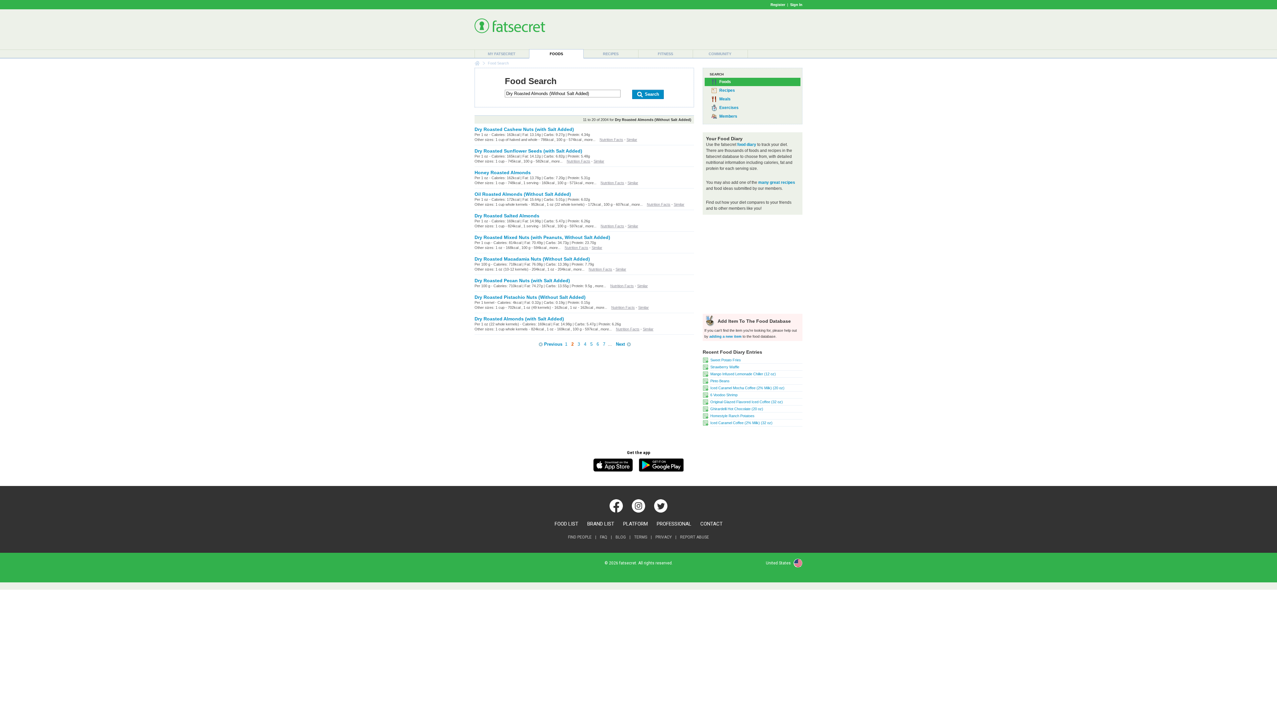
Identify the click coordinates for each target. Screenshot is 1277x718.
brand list (600, 524)
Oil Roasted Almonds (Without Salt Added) (523, 194)
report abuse (694, 537)
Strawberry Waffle (724, 367)
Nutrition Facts (611, 140)
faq (603, 537)
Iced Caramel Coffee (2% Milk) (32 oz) (741, 423)
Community (720, 54)
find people (580, 537)
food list (566, 524)
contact (711, 524)
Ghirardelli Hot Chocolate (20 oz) (736, 409)
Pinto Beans (720, 381)
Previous (553, 344)
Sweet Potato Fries (725, 360)
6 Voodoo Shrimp (724, 395)
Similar (632, 140)
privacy (663, 537)
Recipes (611, 54)
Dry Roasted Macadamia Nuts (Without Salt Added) (532, 259)
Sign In (796, 5)
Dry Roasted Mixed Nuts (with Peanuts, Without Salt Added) (542, 237)
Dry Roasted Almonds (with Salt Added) (519, 318)
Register (778, 5)
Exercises (729, 107)
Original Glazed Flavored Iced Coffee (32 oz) (746, 402)
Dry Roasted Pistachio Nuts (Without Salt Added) (530, 297)
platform (635, 524)
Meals (725, 99)
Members (728, 116)
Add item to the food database (753, 321)
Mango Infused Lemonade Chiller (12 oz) (743, 374)
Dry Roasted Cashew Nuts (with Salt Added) (524, 129)
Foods (556, 54)
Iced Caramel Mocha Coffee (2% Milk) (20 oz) (747, 388)
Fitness (665, 54)
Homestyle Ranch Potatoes (732, 416)
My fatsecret (501, 54)
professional (674, 524)
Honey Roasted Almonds (503, 172)
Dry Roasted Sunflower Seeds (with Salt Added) (528, 151)
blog (621, 537)
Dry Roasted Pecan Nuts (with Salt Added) (522, 280)
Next (620, 344)
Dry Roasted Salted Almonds (507, 215)
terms (640, 537)
